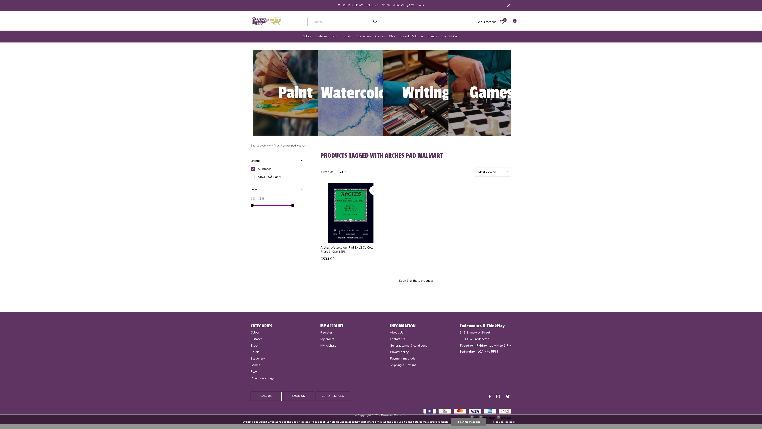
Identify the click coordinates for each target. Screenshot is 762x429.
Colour (307, 36)
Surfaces (321, 36)
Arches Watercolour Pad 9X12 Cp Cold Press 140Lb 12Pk (346, 250)
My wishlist (328, 345)
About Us (396, 332)
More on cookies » (504, 421)
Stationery (364, 36)
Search (375, 22)
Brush (335, 36)
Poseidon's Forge (411, 36)
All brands (264, 169)
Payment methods (403, 358)
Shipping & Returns (403, 365)
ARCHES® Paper (269, 177)
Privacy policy (399, 352)
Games (380, 36)
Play (392, 36)
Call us (266, 396)
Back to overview (261, 145)
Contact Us (397, 339)
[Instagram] (498, 396)
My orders (327, 339)
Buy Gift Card (450, 36)
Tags (277, 145)
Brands (432, 36)
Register (326, 332)
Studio (348, 36)
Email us (298, 396)
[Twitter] (507, 396)
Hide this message (468, 421)
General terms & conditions (408, 345)
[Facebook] (490, 396)
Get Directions (486, 22)
